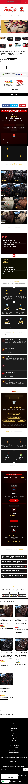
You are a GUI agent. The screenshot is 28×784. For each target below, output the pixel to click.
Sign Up (25, 769)
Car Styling (14, 733)
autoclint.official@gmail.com (16, 750)
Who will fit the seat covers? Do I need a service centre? (14, 571)
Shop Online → (14, 500)
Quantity (1, 65)
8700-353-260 (16, 745)
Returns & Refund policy (14, 737)
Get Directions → (14, 541)
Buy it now (14, 94)
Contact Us (14, 735)
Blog (14, 738)
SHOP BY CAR (14, 727)
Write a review (10, 714)
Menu (4, 2)
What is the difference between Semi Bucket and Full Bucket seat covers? (14, 576)
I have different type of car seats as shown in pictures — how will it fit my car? (14, 557)
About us (14, 740)
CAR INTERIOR (14, 728)
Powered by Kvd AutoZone (17, 781)
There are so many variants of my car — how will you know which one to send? (14, 562)
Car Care (14, 732)
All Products (14, 725)
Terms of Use (23, 775)
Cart (26, 2)
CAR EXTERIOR (14, 730)
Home (1, 15)
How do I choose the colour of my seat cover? (14, 566)
